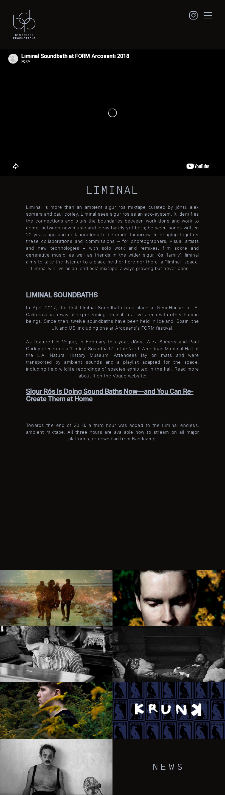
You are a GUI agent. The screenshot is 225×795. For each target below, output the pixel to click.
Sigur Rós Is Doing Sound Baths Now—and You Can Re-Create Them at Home (109, 395)
